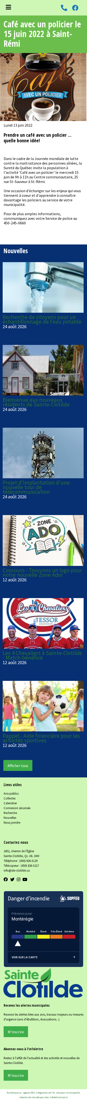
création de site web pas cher (34, 1097)
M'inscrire (16, 1031)
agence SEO (29, 1092)
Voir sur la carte (24, 957)
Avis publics (11, 793)
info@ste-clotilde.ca (17, 870)
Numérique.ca (14, 1092)
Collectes (9, 798)
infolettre (54, 1097)
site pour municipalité (68, 1092)
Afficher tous (17, 765)
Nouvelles (10, 818)
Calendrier (10, 803)
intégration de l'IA (45, 1092)
